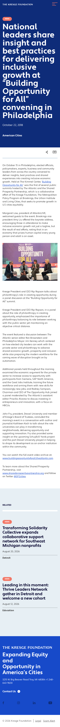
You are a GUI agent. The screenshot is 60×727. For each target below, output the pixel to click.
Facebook (45, 166)
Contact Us (9, 691)
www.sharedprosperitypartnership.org (23, 473)
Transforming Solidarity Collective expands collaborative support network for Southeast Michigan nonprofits (24, 536)
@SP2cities (20, 476)
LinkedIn (44, 175)
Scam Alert (49, 720)
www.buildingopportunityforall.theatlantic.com (27, 458)
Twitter (43, 170)
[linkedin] (34, 703)
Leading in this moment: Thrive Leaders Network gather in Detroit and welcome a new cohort (25, 591)
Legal (38, 720)
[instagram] (18, 703)
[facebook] (3, 703)
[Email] (54, 152)
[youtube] (50, 703)
